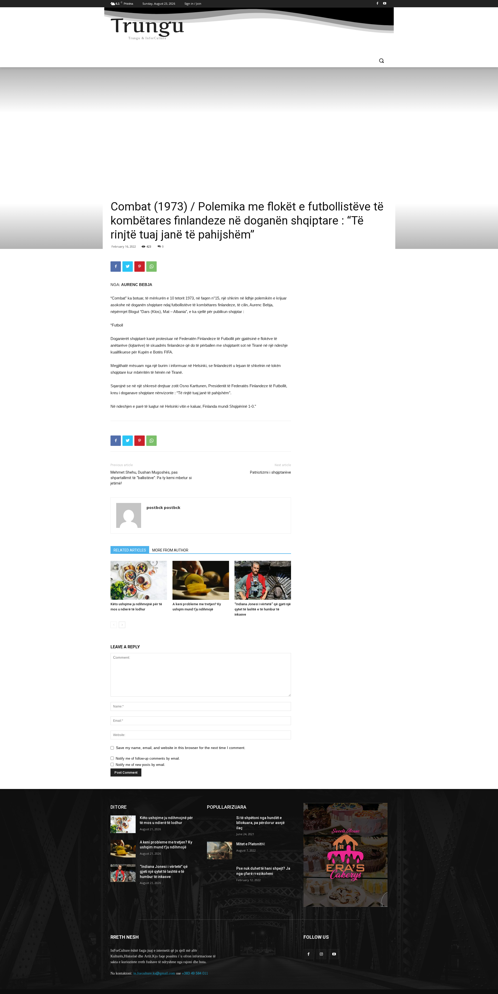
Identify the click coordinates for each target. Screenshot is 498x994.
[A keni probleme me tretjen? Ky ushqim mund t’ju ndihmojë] (200, 580)
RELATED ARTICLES (130, 550)
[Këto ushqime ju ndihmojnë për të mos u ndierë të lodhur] (138, 580)
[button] (381, 61)
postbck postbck (163, 507)
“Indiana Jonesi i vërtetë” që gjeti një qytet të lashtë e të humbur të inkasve (262, 609)
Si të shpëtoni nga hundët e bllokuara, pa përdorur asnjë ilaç (260, 823)
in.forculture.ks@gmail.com (154, 973)
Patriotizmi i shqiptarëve (270, 472)
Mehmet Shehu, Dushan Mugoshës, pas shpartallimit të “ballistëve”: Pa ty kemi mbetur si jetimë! (151, 478)
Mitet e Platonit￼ (250, 844)
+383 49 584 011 (195, 973)
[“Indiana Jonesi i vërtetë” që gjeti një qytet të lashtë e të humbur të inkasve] (262, 580)
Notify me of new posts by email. (140, 765)
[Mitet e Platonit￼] (219, 850)
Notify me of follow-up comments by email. (148, 758)
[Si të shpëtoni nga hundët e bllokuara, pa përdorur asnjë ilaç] (219, 824)
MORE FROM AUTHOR (170, 550)
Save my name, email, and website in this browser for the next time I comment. (180, 748)
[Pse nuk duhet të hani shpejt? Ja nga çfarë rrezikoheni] (219, 875)
